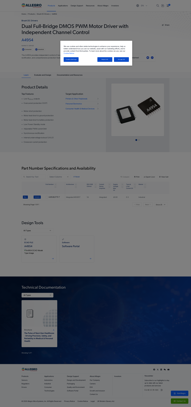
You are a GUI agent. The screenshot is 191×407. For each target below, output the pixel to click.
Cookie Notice (69, 53)
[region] (96, 53)
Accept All (121, 59)
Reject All (105, 59)
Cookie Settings (71, 59)
